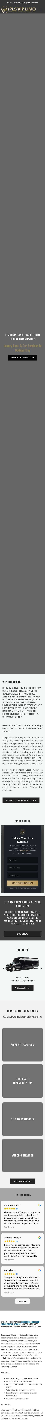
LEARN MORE (22, 1053)
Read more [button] (9, 1227)
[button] (41, 9)
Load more (22, 1301)
